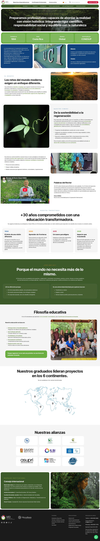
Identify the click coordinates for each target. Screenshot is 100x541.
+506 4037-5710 (94, 524)
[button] (96, 537)
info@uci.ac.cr (88, 522)
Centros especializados (54, 6)
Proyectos (35, 6)
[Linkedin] (4, 522)
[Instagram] (9, 522)
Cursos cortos (53, 2)
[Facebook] (1, 522)
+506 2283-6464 (94, 518)
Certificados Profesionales (39, 2)
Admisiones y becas (80, 6)
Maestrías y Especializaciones (21, 2)
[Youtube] (6, 522)
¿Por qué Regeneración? (68, 6)
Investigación (43, 6)
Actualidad (25, 6)
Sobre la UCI (17, 6)
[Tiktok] (11, 522)
